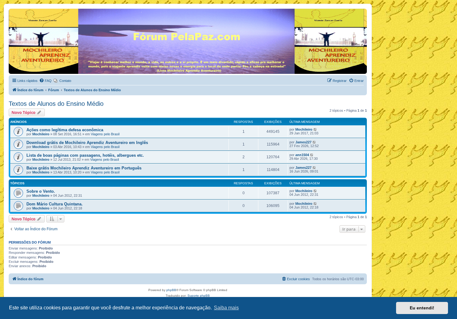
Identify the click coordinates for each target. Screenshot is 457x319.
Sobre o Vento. (40, 191)
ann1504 (302, 155)
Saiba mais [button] (226, 307)
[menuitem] (45, 80)
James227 (303, 142)
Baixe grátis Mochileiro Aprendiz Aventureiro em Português (83, 168)
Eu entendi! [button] (422, 307)
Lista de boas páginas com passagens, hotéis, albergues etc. (85, 155)
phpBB (171, 290)
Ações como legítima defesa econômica (64, 130)
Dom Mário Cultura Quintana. (54, 204)
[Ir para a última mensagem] (315, 129)
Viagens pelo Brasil (105, 134)
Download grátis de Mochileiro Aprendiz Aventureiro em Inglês (87, 142)
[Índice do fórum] (12, 10)
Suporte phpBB (198, 295)
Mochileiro (40, 134)
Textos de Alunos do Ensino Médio (56, 103)
